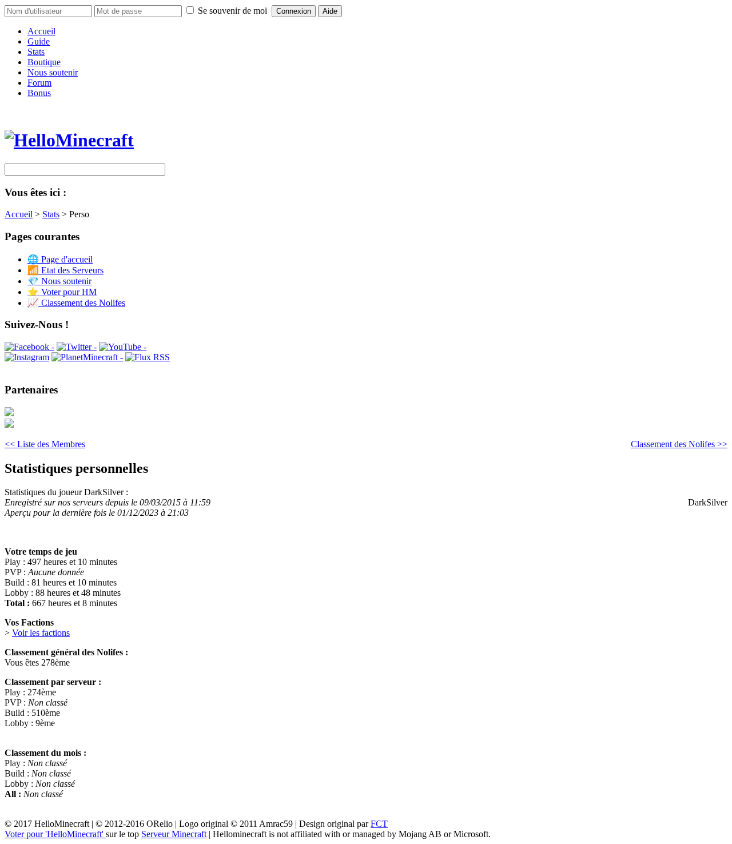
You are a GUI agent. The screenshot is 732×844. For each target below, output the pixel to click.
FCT (379, 824)
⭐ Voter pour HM (62, 292)
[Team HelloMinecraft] (87, 357)
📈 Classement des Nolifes (76, 303)
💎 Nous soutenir (59, 281)
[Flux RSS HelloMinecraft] (147, 357)
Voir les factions (41, 633)
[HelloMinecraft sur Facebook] (29, 347)
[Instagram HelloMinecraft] (27, 357)
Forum (39, 82)
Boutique (44, 62)
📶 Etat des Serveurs (65, 270)
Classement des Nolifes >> (679, 444)
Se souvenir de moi (232, 10)
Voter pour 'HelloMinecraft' (55, 834)
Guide (38, 41)
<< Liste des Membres (45, 444)
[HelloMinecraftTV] (122, 347)
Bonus (39, 93)
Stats (36, 52)
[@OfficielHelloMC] (77, 347)
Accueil (41, 31)
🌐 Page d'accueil (60, 259)
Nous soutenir (52, 72)
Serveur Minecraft (173, 834)
